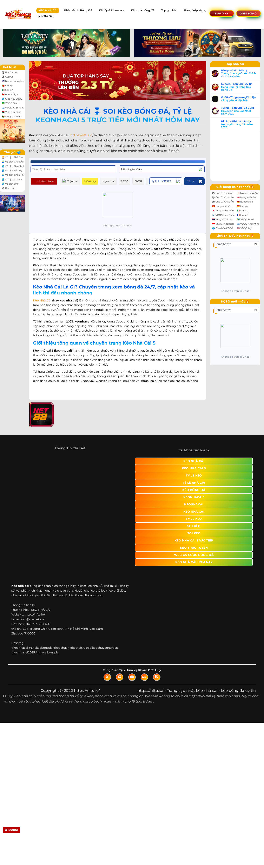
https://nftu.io (81, 135)
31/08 (151, 181)
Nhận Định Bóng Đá (78, 10)
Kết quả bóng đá (142, 10)
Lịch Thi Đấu (45, 16)
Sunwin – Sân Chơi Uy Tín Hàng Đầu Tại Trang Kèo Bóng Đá (26, 458)
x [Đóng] (11, 829)
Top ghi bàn (169, 10)
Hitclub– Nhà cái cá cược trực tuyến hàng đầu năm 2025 (26, 496)
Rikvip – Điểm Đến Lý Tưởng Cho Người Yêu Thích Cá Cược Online (28, 445)
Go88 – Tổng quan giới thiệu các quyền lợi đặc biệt (28, 471)
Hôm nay (90, 181)
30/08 (138, 181)
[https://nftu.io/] (18, 14)
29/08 (124, 181)
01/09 (164, 181)
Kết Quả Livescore (111, 10)
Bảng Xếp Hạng (195, 10)
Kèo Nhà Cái (42, 296)
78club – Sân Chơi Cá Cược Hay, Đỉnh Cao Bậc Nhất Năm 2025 (27, 482)
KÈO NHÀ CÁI (47, 10)
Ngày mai (108, 181)
